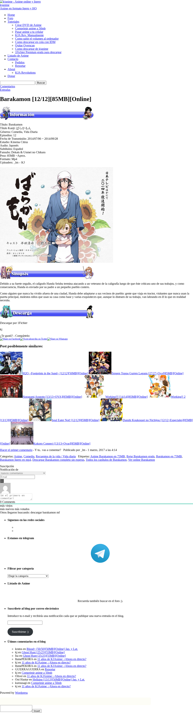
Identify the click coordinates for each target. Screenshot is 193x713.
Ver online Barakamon (141, 459)
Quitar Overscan (25, 45)
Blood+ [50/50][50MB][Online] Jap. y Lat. (52, 649)
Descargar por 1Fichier (13, 323)
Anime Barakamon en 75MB (107, 456)
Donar (11, 76)
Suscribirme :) (20, 631)
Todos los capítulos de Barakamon (106, 459)
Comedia (29, 456)
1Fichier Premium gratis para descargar (38, 52)
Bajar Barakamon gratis (140, 456)
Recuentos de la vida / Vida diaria (56, 456)
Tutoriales (13, 21)
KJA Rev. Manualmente (29, 35)
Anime (18, 456)
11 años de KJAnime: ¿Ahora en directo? (61, 659)
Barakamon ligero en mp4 (15, 459)
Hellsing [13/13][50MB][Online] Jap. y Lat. (59, 679)
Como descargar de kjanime (31, 48)
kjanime (4, 5)
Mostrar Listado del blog (100, 590)
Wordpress (21, 692)
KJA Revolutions (25, 72)
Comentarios (7, 86)
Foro (10, 18)
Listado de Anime (18, 55)
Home (11, 14)
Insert (37, 711)
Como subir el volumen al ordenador (37, 38)
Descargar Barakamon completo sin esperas (58, 459)
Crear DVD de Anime (28, 25)
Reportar (20, 65)
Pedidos (20, 62)
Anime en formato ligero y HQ (18, 8)
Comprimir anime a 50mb (30, 28)
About (11, 69)
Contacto (13, 59)
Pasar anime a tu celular (29, 31)
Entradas (5, 89)
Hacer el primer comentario (16, 450)
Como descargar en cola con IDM (35, 42)
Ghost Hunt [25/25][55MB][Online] (43, 652)
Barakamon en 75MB (169, 456)
